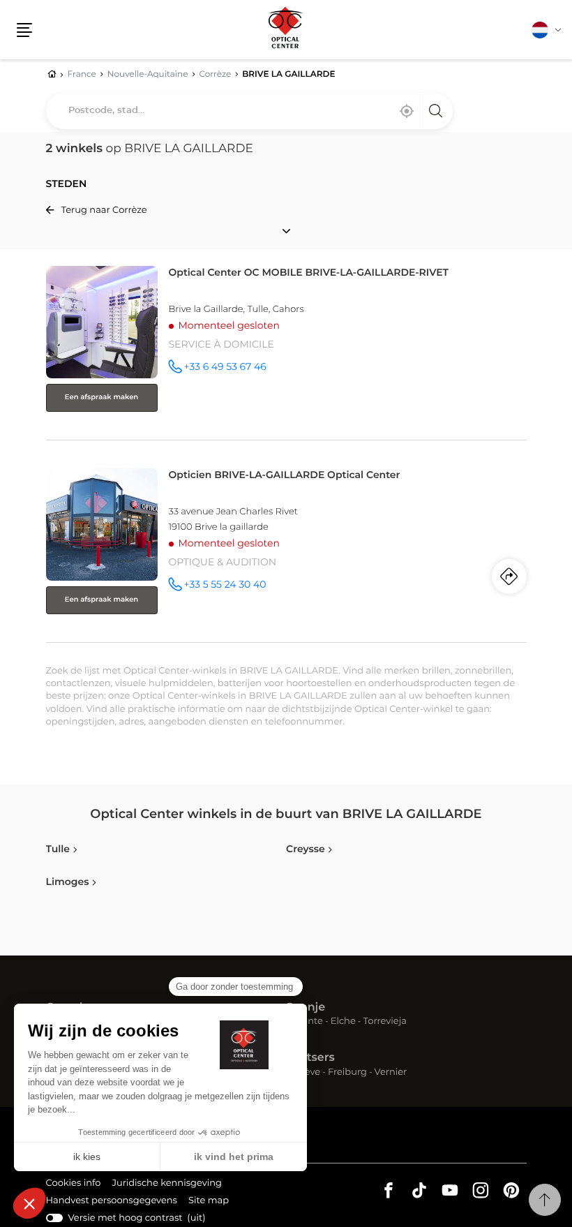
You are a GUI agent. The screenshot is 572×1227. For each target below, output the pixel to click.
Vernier (391, 1073)
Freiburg (347, 1073)
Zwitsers (310, 1058)
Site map (208, 1200)
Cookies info (73, 1185)
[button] (24, 30)
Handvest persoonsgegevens (111, 1203)
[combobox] (249, 111)
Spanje (305, 1007)
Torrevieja (385, 1022)
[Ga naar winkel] (286, 350)
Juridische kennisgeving (167, 1185)
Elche (343, 1022)
